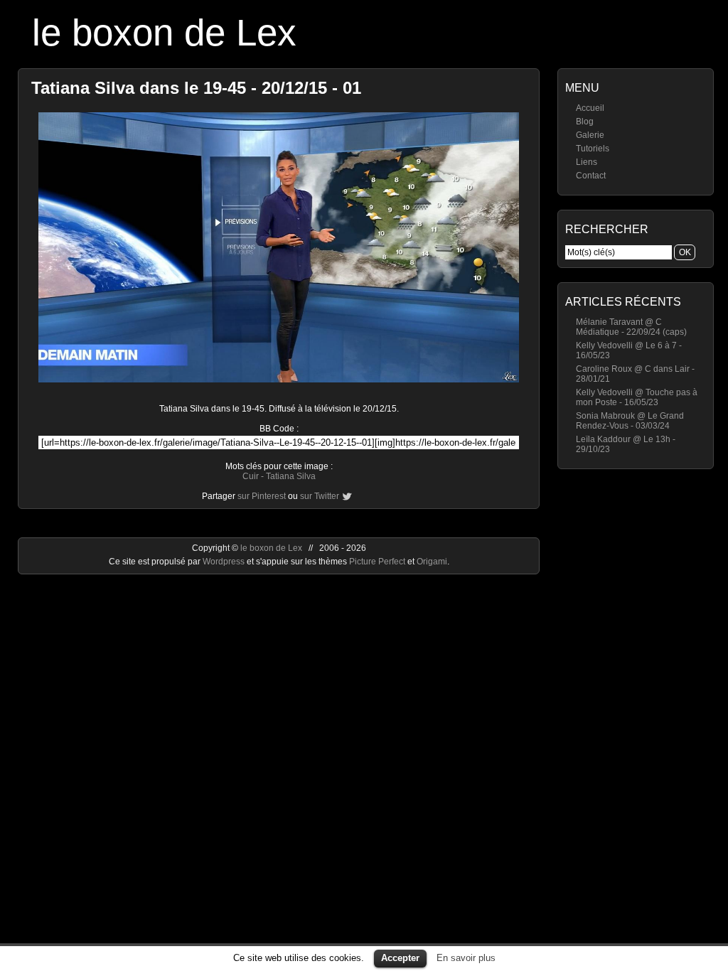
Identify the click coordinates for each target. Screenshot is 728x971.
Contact (591, 176)
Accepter (400, 958)
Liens (586, 162)
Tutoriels (592, 149)
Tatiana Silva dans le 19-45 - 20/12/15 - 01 (196, 87)
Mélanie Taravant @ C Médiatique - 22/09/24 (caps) (631, 327)
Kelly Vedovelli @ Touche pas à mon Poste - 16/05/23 (636, 397)
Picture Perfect (377, 562)
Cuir (250, 476)
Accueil (590, 108)
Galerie (590, 135)
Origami (432, 562)
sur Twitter (319, 496)
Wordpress (225, 562)
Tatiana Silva (291, 476)
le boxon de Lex (164, 32)
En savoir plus (466, 958)
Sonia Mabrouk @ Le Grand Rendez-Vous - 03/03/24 (630, 421)
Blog (585, 122)
